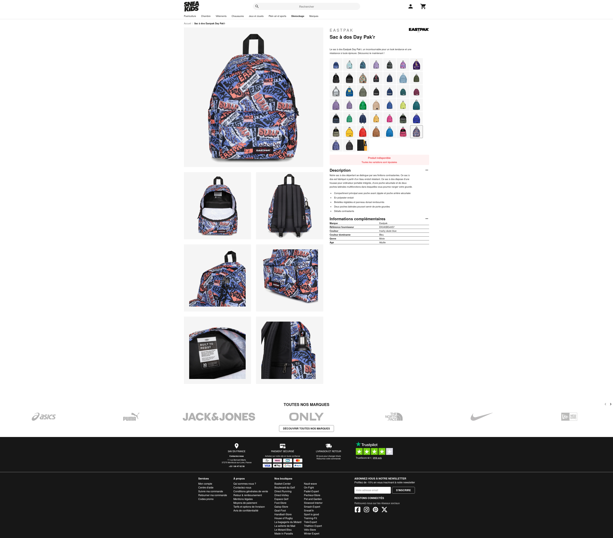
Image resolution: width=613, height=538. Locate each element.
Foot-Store (280, 503)
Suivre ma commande (210, 491)
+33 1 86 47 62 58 (237, 466)
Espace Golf (281, 499)
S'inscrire (403, 490)
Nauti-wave (310, 483)
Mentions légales (243, 499)
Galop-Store (281, 506)
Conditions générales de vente (250, 491)
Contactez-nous (236, 456)
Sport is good (311, 514)
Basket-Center (282, 483)
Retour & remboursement (247, 495)
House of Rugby (283, 518)
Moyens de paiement (245, 503)
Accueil (187, 23)
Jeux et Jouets (256, 16)
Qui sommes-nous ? (244, 483)
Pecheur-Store (312, 495)
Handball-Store (283, 514)
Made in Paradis (283, 533)
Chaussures (238, 16)
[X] (384, 510)
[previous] (605, 404)
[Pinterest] (375, 510)
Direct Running (282, 491)
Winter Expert (311, 533)
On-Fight (309, 487)
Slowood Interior (313, 503)
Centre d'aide (205, 487)
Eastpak (342, 30)
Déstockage (297, 16)
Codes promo (206, 499)
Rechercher (306, 6)
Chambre (206, 16)
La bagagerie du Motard (287, 522)
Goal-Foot (280, 510)
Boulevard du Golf (284, 487)
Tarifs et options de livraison (249, 506)
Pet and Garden (313, 499)
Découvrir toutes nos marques (306, 428)
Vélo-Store (310, 529)
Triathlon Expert (313, 526)
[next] (610, 404)
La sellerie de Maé (284, 526)
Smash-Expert (312, 506)
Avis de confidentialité (245, 510)
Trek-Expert (310, 522)
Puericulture (190, 16)
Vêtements (221, 16)
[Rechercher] (257, 6)
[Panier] (423, 6)
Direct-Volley (281, 495)
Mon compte (205, 483)
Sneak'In (309, 510)
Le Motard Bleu (283, 529)
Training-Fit (310, 518)
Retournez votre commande (329, 458)
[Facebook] (357, 510)
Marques (313, 16)
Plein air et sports (277, 16)
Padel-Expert (311, 491)
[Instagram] (366, 510)
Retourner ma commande (212, 495)
